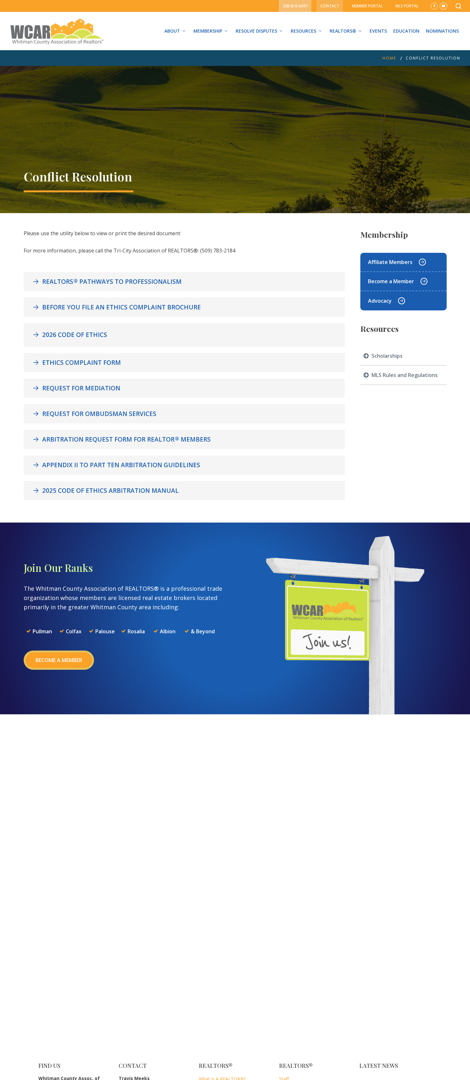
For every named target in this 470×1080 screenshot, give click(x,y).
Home (389, 58)
